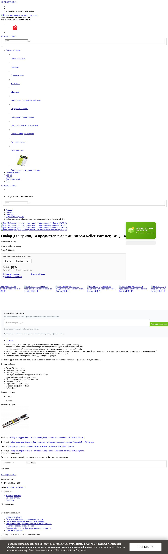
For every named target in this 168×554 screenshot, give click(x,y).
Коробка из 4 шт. (23, 261)
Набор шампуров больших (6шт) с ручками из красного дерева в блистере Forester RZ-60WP (49, 442)
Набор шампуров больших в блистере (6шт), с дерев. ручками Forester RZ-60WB (44, 451)
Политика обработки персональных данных (24, 519)
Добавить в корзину (11, 274)
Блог (8, 181)
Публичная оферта (14, 517)
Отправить (31, 462)
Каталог (9, 212)
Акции (9, 175)
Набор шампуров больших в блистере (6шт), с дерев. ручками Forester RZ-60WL (44, 437)
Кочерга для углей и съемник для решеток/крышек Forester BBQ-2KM (38, 446)
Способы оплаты (13, 498)
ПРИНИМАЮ (145, 547)
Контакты (10, 500)
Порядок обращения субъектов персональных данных (28, 528)
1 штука (8, 261)
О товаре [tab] (9, 340)
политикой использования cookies (67, 547)
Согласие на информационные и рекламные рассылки (29, 524)
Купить (81, 437)
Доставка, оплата (13, 172)
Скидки (9, 177)
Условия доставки (13, 496)
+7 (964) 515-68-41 (8, 2)
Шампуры (10, 214)
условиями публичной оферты (88, 543)
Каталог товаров (13, 50)
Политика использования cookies (20, 526)
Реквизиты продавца (14, 530)
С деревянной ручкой (15, 217)
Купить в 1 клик (38, 274)
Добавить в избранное (12, 277)
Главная (9, 210)
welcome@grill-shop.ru (16, 487)
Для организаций (13, 179)
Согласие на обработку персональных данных (25, 521)
